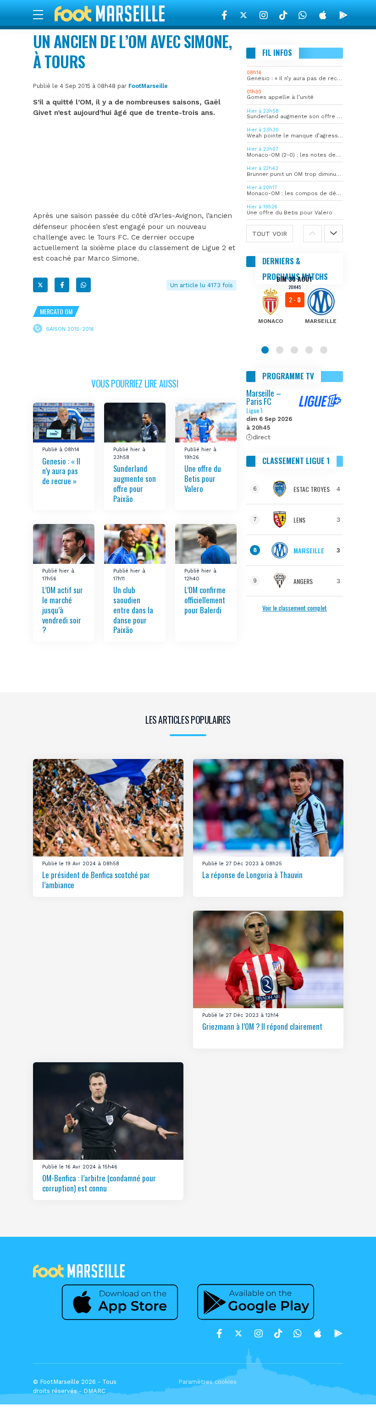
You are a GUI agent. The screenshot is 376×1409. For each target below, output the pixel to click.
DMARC (94, 1390)
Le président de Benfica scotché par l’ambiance (96, 879)
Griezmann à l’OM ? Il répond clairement (262, 1026)
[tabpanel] (294, 306)
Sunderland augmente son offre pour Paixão (134, 483)
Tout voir (269, 233)
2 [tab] (279, 350)
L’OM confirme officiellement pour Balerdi (205, 600)
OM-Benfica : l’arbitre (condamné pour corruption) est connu (99, 1183)
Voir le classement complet (294, 607)
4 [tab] (309, 350)
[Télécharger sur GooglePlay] (343, 15)
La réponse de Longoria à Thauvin (252, 874)
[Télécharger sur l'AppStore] (322, 15)
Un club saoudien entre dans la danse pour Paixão (133, 609)
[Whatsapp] (83, 285)
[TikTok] (283, 15)
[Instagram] (264, 15)
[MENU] (42, 14)
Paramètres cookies (207, 1381)
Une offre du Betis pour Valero (202, 478)
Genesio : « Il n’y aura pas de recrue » (61, 470)
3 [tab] (294, 350)
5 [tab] (323, 350)
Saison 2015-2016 (70, 329)
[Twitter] (243, 15)
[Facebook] (224, 15)
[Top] (351, 1389)
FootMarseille (148, 85)
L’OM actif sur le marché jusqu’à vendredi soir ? (62, 609)
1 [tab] (265, 350)
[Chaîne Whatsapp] (303, 15)
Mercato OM (56, 311)
